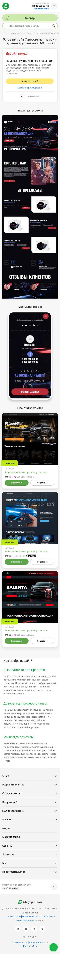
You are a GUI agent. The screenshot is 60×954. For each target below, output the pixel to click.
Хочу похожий (30, 81)
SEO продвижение (13, 810)
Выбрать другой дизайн (30, 87)
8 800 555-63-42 (40, 6)
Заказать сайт (41, 9)
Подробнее (42, 482)
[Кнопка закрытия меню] (57, 2)
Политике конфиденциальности (23, 916)
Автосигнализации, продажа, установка (26, 472)
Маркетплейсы (11, 836)
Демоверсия (16, 482)
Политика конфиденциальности (30, 942)
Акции (6, 828)
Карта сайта (30, 946)
